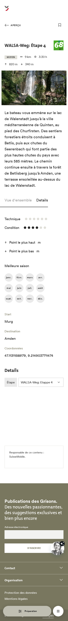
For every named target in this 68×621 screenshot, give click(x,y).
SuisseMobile (17, 456)
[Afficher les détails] (62, 543)
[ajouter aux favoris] (59, 25)
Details (42, 200)
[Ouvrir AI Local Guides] (57, 548)
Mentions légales (16, 599)
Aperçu (15, 25)
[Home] (7, 10)
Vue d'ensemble (18, 200)
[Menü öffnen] (58, 611)
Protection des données (21, 593)
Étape (11, 382)
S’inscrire (34, 548)
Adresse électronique (16, 527)
